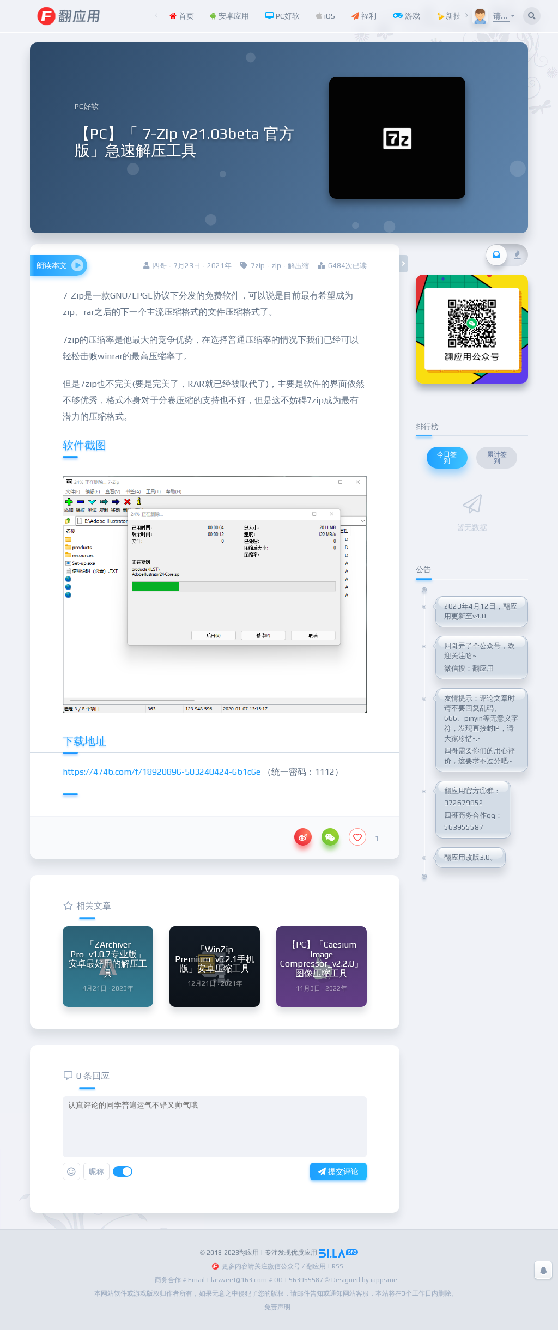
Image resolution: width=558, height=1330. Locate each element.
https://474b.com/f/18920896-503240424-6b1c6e (161, 772)
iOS (328, 15)
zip (276, 266)
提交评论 (342, 1171)
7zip (258, 266)
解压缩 (298, 266)
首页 (185, 15)
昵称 (96, 1171)
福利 (368, 15)
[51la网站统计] (338, 1252)
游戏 (411, 15)
